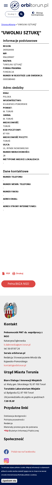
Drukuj (19, 273)
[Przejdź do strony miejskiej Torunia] (10, 317)
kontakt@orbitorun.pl (15, 365)
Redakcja (8, 423)
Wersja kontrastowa (38, 13)
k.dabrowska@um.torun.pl (17, 345)
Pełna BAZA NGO (18, 283)
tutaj (26, 471)
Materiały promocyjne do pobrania (21, 427)
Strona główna (8, 24)
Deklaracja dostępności (15, 416)
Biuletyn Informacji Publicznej (24, 431)
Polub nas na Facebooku (23, 452)
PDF (8, 273)
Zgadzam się (9, 480)
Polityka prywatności (14, 420)
